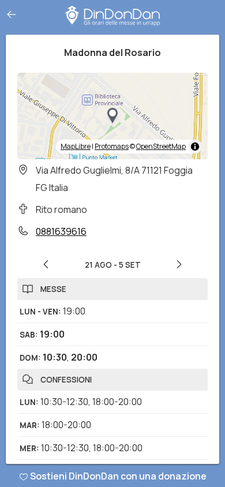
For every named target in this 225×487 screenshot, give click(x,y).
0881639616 (61, 231)
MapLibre (76, 146)
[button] (112, 116)
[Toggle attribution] (195, 146)
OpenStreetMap (161, 146)
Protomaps (112, 146)
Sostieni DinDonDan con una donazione (118, 476)
